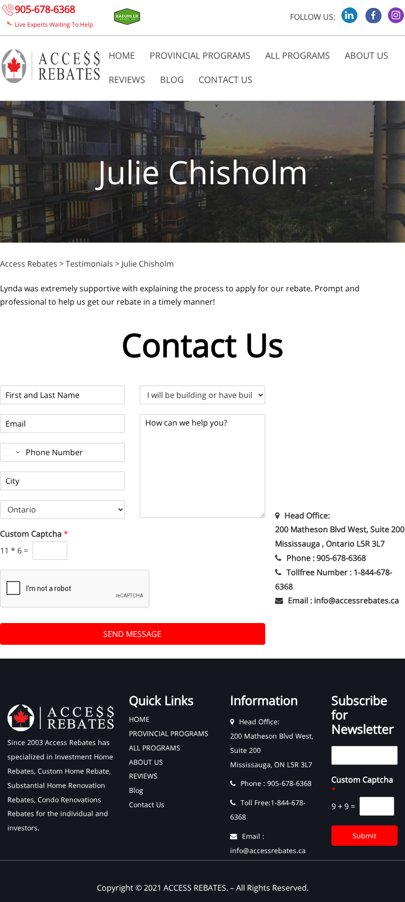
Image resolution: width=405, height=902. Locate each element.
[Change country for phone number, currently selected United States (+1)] (11, 452)
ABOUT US (366, 55)
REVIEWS (127, 79)
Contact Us (225, 79)
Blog (172, 79)
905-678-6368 (45, 9)
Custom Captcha (34, 534)
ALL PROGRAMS (297, 55)
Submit (364, 835)
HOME (122, 55)
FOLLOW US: (312, 16)
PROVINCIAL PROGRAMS (200, 55)
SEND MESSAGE (132, 633)
